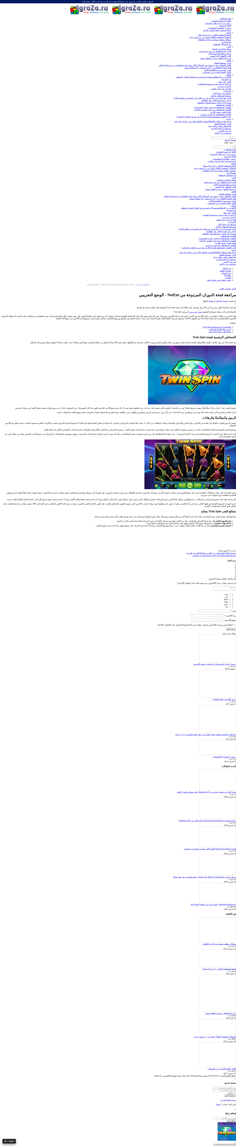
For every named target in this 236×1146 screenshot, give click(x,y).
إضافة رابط (231, 1121)
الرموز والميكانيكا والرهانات (220, 329)
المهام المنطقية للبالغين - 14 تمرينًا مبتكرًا (219, 969)
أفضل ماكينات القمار (227, 289)
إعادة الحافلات (225, 19)
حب (226, 597)
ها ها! (226, 599)
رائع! (226, 602)
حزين (226, 604)
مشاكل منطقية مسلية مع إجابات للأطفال (219, 944)
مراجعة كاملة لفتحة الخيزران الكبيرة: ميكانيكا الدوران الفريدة (211, 553)
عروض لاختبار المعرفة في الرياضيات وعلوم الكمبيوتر (214, 664)
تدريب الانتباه (221, 77)
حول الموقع (226, 273)
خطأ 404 (227, 275)
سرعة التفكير (194, 77)
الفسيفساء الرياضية (208, 77)
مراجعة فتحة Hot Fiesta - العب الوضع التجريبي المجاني (214, 555)
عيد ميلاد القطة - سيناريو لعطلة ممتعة (220, 1013)
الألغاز (228, 61)
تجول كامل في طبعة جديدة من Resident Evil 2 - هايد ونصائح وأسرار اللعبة (206, 792)
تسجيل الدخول (230, 140)
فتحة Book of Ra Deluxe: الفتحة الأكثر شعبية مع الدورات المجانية (210, 849)
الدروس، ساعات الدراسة (184, 121)
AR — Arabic (9, 1141)
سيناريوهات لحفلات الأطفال (220, 121)
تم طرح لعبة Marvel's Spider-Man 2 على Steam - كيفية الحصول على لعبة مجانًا (204, 877)
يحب (226, 594)
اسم (233, 611)
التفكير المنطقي (182, 77)
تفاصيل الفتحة (225, 271)
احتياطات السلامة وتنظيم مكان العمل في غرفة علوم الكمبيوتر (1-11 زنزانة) (205, 734)
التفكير (228, 75)
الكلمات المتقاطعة (223, 105)
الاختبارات (227, 91)
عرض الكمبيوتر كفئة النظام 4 (224, 699)
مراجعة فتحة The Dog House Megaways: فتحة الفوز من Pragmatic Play (207, 821)
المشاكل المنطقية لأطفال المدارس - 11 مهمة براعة (215, 1037)
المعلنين (228, 278)
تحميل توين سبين (195, 312)
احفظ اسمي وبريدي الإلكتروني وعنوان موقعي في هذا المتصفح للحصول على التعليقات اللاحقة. (195, 625)
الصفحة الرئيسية (142, 284)
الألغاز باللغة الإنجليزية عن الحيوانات (221, 1069)
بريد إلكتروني (230, 616)
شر (226, 607)
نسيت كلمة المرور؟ (228, 1100)
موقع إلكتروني (230, 620)
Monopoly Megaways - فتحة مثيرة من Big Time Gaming (213, 904)
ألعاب (229, 47)
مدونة (228, 119)
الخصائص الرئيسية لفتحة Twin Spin (217, 327)
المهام (228, 33)
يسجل (210, 301)
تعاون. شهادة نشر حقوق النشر (219, 280)
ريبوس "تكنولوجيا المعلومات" (224, 757)
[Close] (235, 1078)
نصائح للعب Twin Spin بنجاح (220, 332)
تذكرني (230, 1093)
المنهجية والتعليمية (202, 121)
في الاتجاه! (226, 268)
